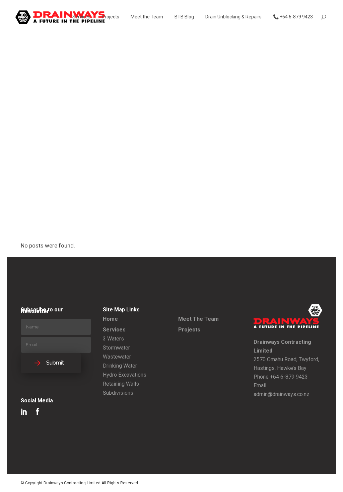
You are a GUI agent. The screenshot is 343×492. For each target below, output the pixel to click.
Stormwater (116, 348)
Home (110, 319)
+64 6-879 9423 (289, 377)
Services (114, 329)
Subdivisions (118, 393)
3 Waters (113, 338)
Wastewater (117, 357)
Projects (189, 329)
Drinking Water (120, 366)
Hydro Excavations (124, 375)
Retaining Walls (121, 384)
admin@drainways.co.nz (282, 394)
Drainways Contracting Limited (72, 483)
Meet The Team (198, 319)
